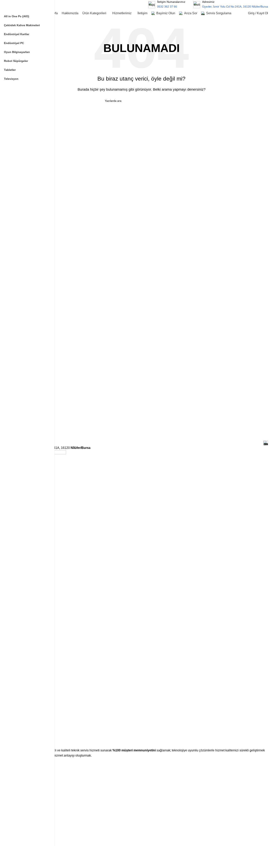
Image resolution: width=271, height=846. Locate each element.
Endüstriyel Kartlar (26, 839)
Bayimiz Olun (23, 796)
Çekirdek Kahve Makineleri (31, 832)
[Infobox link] (230, 4)
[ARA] (135, 4)
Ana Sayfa (21, 769)
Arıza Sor (21, 803)
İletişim (19, 810)
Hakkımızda (22, 776)
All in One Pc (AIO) (26, 825)
